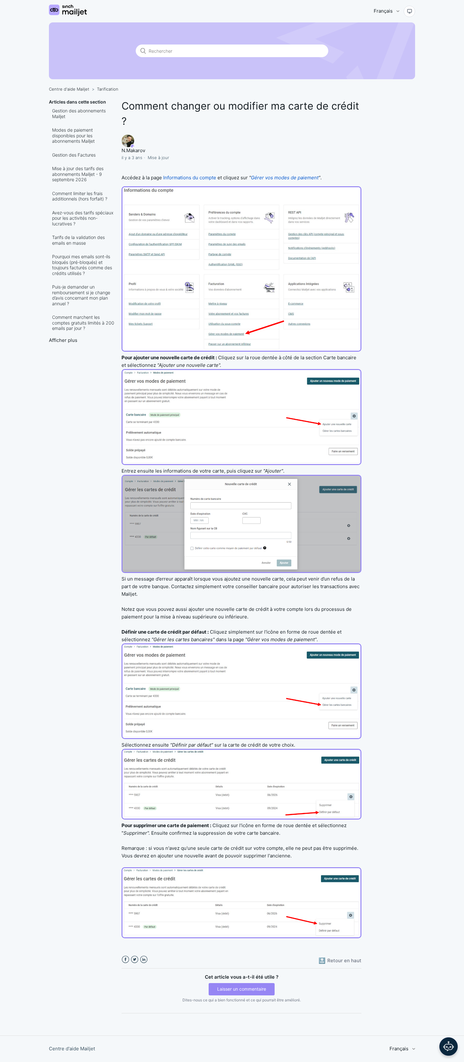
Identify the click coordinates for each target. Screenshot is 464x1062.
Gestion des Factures (74, 155)
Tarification (107, 89)
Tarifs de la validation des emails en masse (78, 240)
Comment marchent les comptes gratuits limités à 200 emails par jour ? (83, 322)
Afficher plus (63, 340)
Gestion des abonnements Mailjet (79, 113)
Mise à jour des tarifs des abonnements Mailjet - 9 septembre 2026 (78, 174)
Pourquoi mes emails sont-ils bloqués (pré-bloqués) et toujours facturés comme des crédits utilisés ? (82, 265)
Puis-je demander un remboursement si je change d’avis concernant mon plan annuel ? (81, 295)
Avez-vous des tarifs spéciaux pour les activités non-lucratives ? (82, 218)
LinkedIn (144, 960)
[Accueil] (68, 14)
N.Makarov (133, 150)
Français (384, 11)
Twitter (135, 960)
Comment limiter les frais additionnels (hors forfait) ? (79, 196)
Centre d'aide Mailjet (69, 89)
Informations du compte (189, 178)
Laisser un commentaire (241, 989)
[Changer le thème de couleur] (409, 11)
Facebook (125, 960)
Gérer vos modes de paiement (284, 178)
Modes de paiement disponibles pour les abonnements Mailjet (73, 135)
